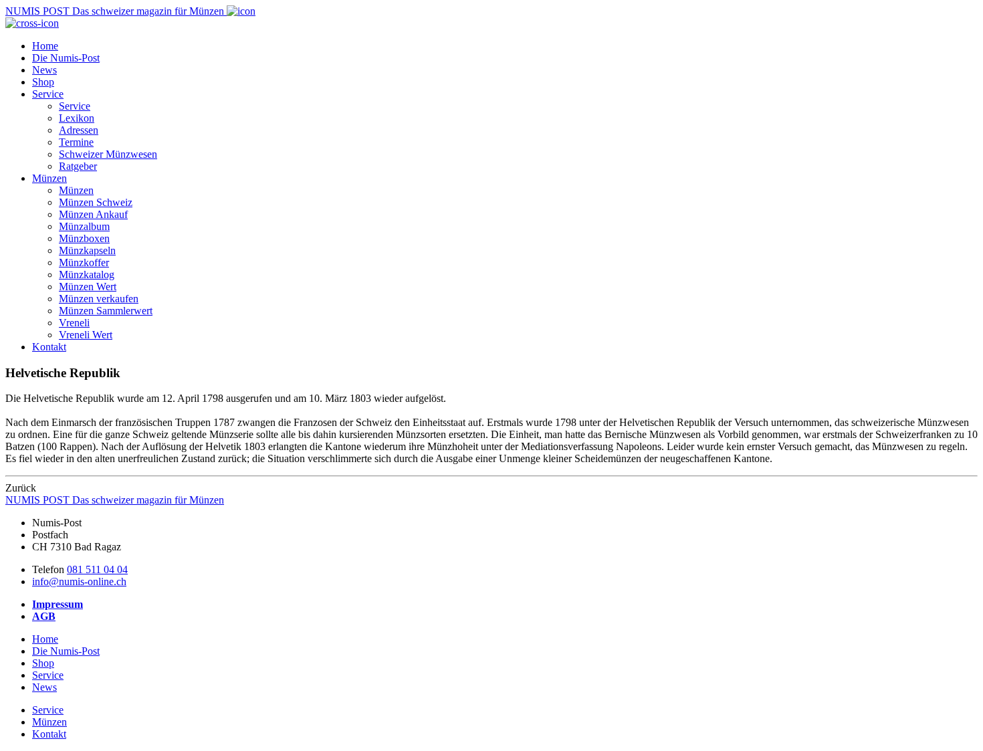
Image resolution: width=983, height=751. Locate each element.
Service (48, 94)
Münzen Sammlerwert (105, 310)
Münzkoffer (84, 262)
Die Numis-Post (66, 58)
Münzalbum (84, 226)
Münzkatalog (86, 274)
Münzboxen (84, 238)
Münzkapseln (87, 250)
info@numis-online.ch (79, 581)
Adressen (78, 130)
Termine (76, 142)
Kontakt (49, 346)
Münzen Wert (87, 286)
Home (45, 45)
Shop (43, 82)
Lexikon (76, 118)
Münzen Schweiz (95, 202)
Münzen (49, 178)
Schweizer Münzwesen (108, 154)
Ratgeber (78, 166)
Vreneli (74, 322)
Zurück (20, 488)
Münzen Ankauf (93, 214)
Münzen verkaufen (98, 298)
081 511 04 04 (97, 569)
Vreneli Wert (85, 334)
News (44, 70)
